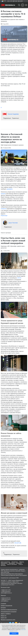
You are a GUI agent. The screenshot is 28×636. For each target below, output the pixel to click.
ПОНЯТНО (14, 633)
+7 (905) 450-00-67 (5, 591)
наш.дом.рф (17, 543)
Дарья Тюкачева (13, 223)
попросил (4, 208)
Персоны (21, 562)
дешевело (9, 189)
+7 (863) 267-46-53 (5, 599)
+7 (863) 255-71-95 (5, 590)
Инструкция (15, 562)
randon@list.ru (4, 601)
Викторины (12, 563)
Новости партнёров (12, 564)
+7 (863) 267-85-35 (5, 598)
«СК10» (19, 278)
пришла (3, 193)
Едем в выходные (5, 562)
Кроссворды (4, 563)
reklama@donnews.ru (6, 593)
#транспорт (4, 215)
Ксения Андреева (13, 114)
